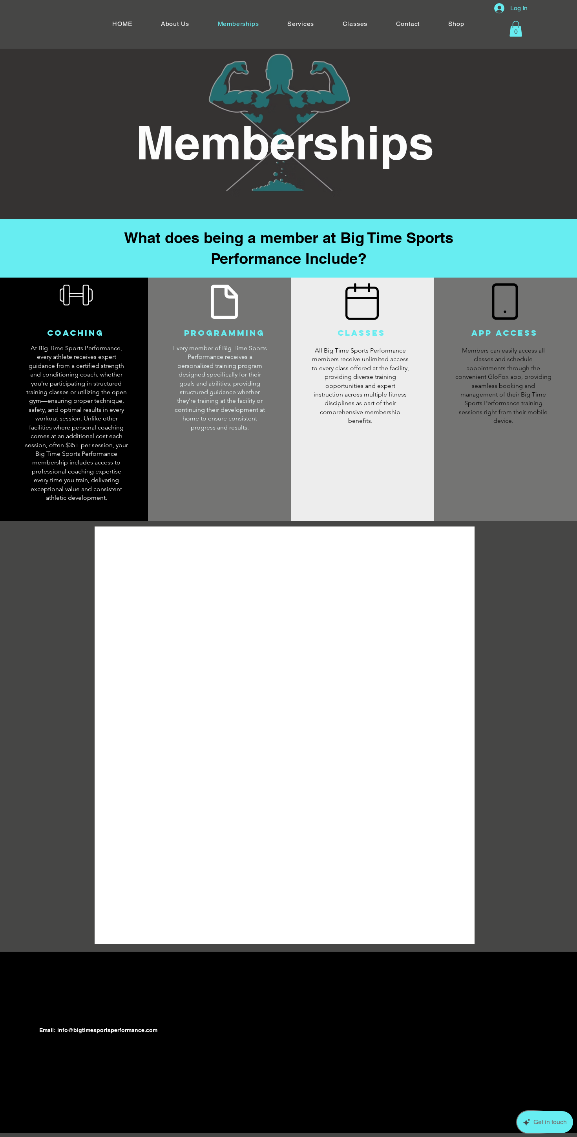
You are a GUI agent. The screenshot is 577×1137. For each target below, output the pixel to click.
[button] (515, 29)
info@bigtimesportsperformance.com (107, 1030)
